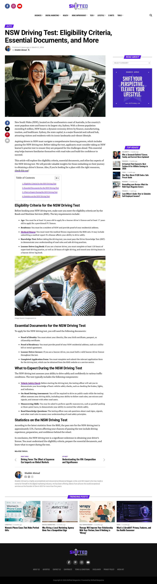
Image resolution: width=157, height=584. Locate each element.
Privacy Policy (109, 569)
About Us (36, 569)
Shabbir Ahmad (21, 50)
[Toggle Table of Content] (56, 178)
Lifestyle (101, 15)
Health (65, 15)
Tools (120, 15)
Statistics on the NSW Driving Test (37, 196)
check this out (21, 170)
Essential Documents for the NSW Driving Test (41, 188)
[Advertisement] (132, 126)
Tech (91, 15)
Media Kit (120, 569)
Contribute (68, 569)
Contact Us (57, 569)
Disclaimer (97, 569)
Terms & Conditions (82, 569)
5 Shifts (111, 15)
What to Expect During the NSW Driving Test (40, 192)
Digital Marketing (52, 15)
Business (38, 15)
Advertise (46, 569)
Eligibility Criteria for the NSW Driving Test (40, 183)
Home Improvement (79, 15)
